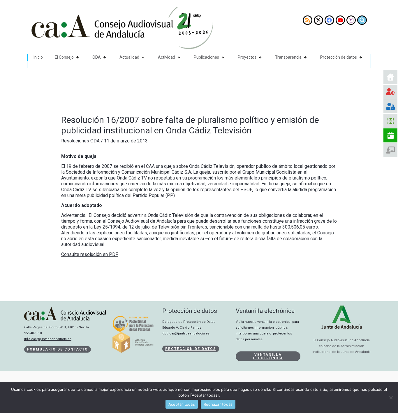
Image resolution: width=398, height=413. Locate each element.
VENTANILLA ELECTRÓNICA (268, 356)
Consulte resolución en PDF (89, 254)
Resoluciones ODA (80, 141)
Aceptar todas (181, 404)
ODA (96, 57)
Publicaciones (206, 57)
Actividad (166, 57)
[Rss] (307, 20)
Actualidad (129, 57)
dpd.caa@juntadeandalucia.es (185, 333)
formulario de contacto (57, 349)
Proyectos (247, 57)
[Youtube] (340, 20)
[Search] (362, 20)
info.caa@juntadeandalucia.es (47, 339)
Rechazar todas (218, 404)
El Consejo (64, 57)
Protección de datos (338, 57)
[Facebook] (329, 20)
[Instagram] (351, 20)
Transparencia (288, 57)
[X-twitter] (318, 20)
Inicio (38, 57)
